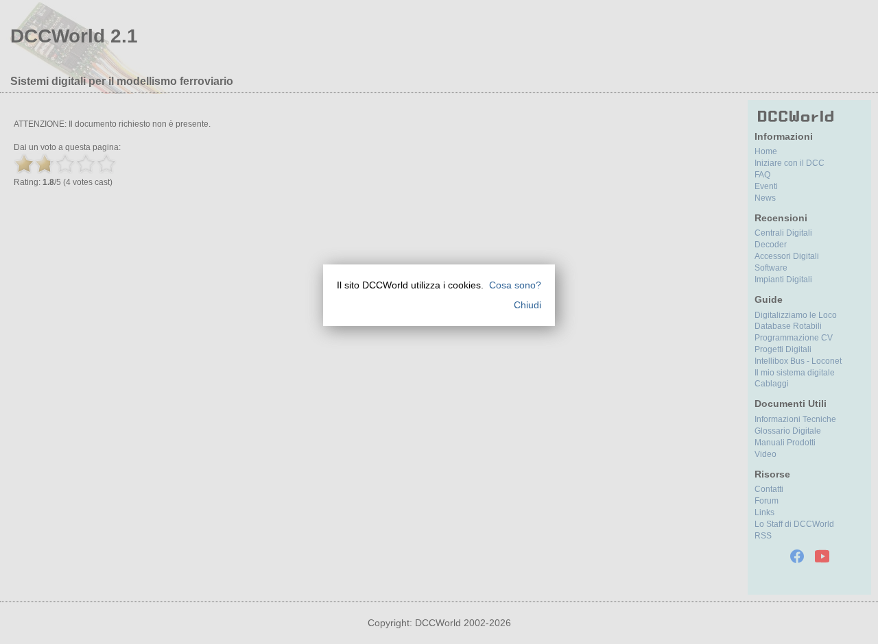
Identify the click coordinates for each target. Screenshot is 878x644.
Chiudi (527, 304)
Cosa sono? (515, 285)
